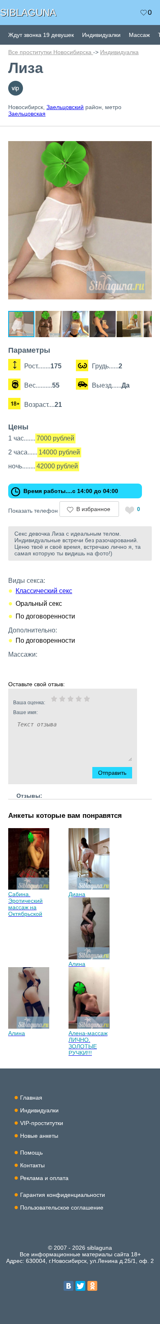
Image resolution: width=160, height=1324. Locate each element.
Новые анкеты (39, 1135)
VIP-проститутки (41, 1123)
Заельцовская (27, 113)
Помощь (31, 1152)
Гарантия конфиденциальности (62, 1195)
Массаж (139, 35)
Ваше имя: (25, 712)
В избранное (93, 509)
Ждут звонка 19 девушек (41, 35)
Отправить (112, 772)
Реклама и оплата (44, 1178)
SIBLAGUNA (28, 12)
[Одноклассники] (92, 1286)
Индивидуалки (101, 35)
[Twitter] (80, 1286)
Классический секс (44, 590)
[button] (144, 137)
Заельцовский (65, 107)
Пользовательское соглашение (61, 1207)
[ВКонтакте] (68, 1286)
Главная (31, 1097)
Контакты (32, 1165)
